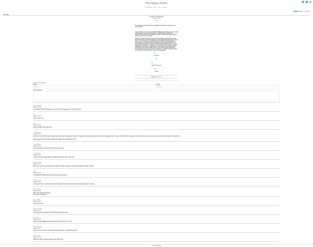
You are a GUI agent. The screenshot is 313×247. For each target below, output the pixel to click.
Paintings (158, 77)
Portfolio (149, 7)
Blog (154, 7)
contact (164, 7)
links (159, 7)
